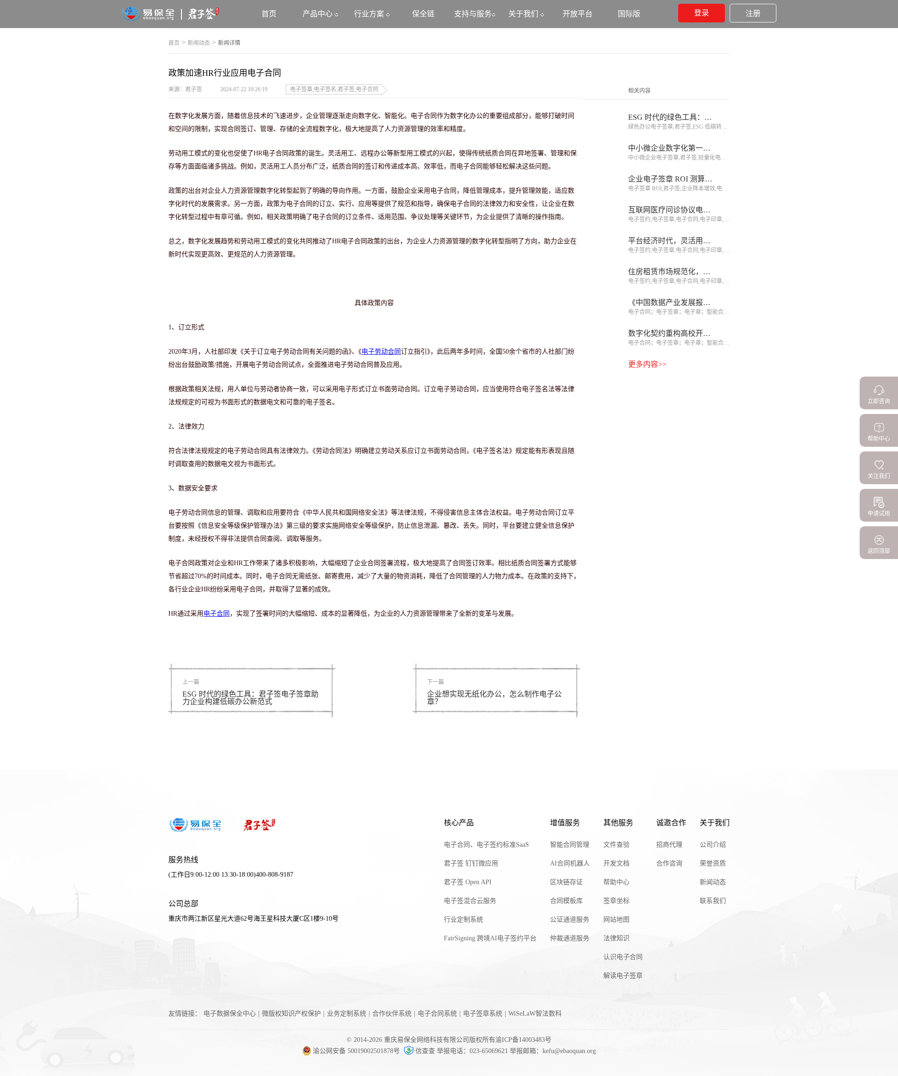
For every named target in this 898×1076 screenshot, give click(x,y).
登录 (701, 13)
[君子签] (171, 19)
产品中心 (318, 14)
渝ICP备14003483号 (523, 1039)
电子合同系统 (437, 1013)
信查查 (425, 1050)
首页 (174, 43)
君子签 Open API (468, 882)
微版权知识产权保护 (291, 1013)
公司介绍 (713, 844)
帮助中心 (616, 882)
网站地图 (616, 919)
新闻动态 (199, 43)
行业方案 (370, 14)
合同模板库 (566, 900)
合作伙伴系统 (392, 1013)
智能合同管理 (569, 844)
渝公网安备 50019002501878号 (357, 1050)
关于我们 (524, 14)
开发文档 (616, 863)
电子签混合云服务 (470, 900)
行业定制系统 (463, 919)
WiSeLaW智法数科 (535, 1013)
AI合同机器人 (570, 863)
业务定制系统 (346, 1013)
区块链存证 (566, 882)
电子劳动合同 (381, 351)
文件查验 (616, 844)
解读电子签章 (623, 975)
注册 (753, 13)
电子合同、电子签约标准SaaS (486, 844)
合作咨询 (669, 863)
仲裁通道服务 (569, 938)
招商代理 (669, 844)
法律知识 (616, 938)
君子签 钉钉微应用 (471, 863)
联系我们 (713, 900)
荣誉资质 (713, 863)
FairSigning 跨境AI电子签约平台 (490, 938)
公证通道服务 (569, 919)
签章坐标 (616, 900)
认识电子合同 (623, 956)
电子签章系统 (482, 1013)
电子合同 (216, 613)
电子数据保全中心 (229, 1013)
